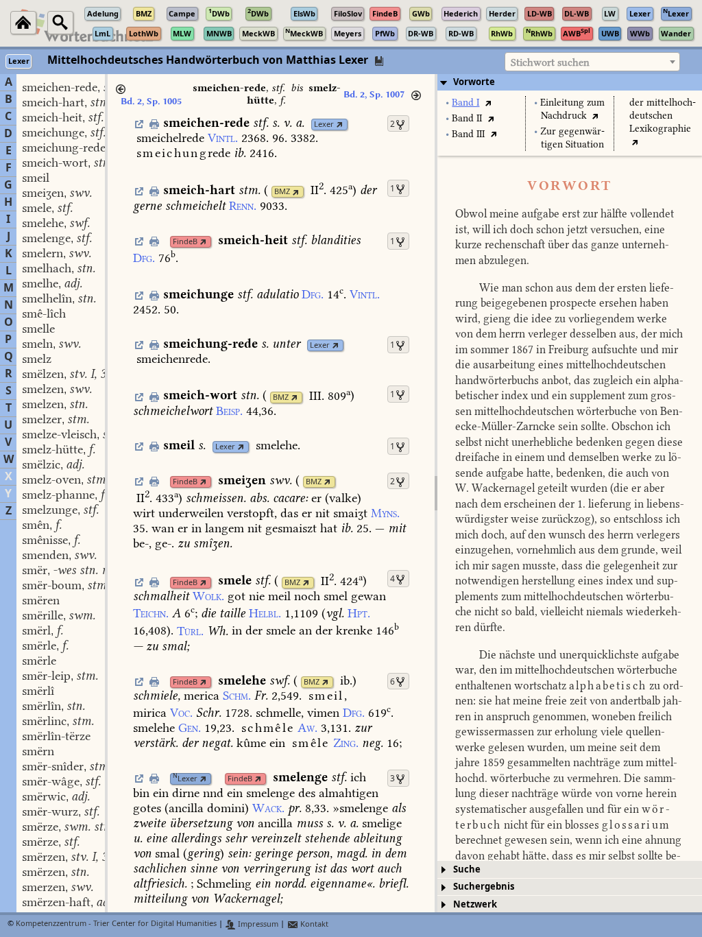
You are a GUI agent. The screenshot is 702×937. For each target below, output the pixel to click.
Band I (465, 102)
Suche (467, 869)
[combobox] (592, 61)
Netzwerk (475, 904)
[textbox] (592, 62)
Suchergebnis (483, 886)
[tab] (569, 82)
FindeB (185, 242)
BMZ (282, 192)
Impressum (257, 924)
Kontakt (313, 924)
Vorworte (474, 81)
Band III (468, 134)
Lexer (324, 124)
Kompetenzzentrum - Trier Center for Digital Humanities (116, 924)
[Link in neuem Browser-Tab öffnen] (340, 124)
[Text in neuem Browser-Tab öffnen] (488, 102)
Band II (467, 118)
